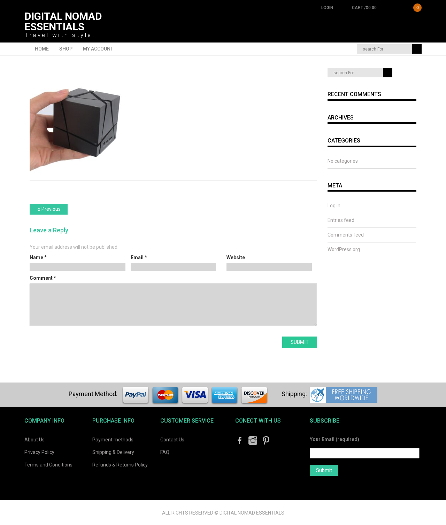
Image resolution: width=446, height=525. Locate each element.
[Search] (417, 49)
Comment (43, 278)
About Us (34, 439)
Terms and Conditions (48, 465)
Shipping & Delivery (113, 452)
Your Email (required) (334, 439)
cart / (385, 7)
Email (137, 257)
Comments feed (346, 235)
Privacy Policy (39, 452)
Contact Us (172, 439)
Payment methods (112, 439)
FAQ (164, 452)
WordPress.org (344, 249)
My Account (98, 49)
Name (36, 257)
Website (235, 257)
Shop (65, 49)
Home (42, 49)
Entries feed (341, 220)
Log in (334, 205)
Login (327, 7)
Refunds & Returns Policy (120, 465)
